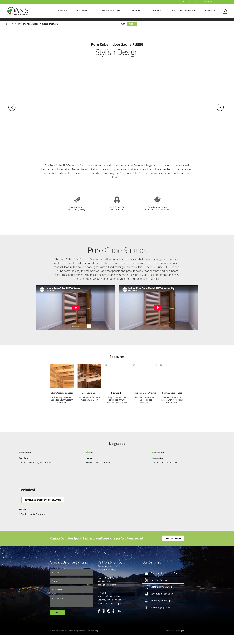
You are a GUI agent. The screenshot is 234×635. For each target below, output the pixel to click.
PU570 (123, 24)
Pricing (132, 24)
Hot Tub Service (159, 580)
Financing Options (160, 607)
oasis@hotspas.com (107, 584)
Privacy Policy (93, 631)
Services (199, 2)
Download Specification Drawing (42, 500)
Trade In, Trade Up (161, 600)
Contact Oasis (173, 538)
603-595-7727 (208, 2)
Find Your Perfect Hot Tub (164, 573)
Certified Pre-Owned (161, 586)
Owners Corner (188, 2)
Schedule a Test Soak (162, 593)
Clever (179, 631)
